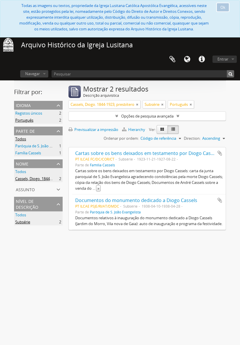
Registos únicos (28, 113)
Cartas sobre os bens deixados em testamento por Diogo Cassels (147, 153)
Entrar (222, 59)
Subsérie (22, 222)
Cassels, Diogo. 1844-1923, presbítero (47, 178)
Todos (20, 139)
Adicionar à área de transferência (220, 153)
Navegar (32, 73)
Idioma (187, 59)
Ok (222, 7)
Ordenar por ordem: (121, 138)
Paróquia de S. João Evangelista (42, 146)
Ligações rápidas (201, 59)
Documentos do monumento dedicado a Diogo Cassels (136, 200)
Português (24, 120)
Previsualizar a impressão (95, 129)
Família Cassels (28, 153)
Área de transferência (172, 59)
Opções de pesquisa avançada (147, 116)
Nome (22, 163)
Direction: (192, 138)
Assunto (25, 189)
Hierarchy (136, 129)
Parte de (25, 130)
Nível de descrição (27, 204)
